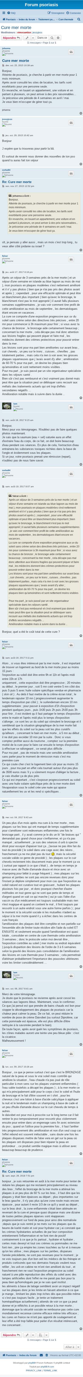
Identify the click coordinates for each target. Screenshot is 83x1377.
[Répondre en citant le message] (71, 51)
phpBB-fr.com (47, 1366)
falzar (5, 256)
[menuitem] (11, 13)
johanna (6, 48)
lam (15, 404)
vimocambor (24, 32)
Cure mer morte (16, 27)
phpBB (31, 1363)
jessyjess (37, 32)
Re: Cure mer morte (16, 182)
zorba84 (6, 170)
